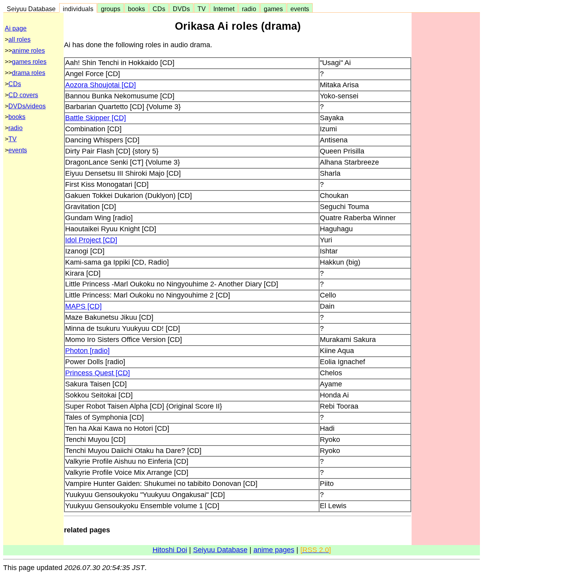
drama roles (28, 72)
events (299, 8)
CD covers (23, 95)
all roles (19, 39)
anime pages (273, 550)
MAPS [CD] (83, 306)
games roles (29, 61)
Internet (224, 8)
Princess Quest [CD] (97, 373)
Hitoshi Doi (170, 550)
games (273, 8)
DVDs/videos (27, 106)
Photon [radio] (87, 351)
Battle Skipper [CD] (95, 118)
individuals (78, 8)
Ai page (16, 28)
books (136, 8)
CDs (158, 8)
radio (249, 8)
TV (201, 8)
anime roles (28, 50)
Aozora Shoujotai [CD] (100, 85)
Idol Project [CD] (91, 240)
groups (111, 8)
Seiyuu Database (31, 8)
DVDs (181, 8)
